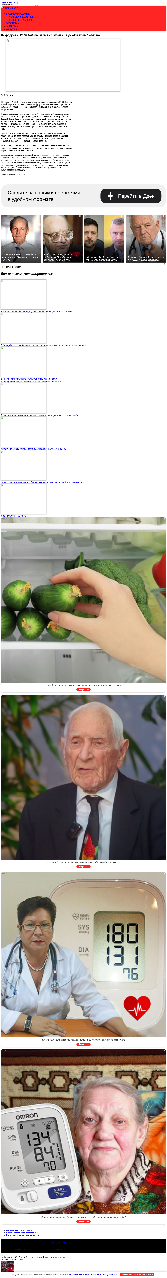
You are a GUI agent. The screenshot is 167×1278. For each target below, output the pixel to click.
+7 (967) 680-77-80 (57, 1249)
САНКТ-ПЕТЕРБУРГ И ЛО (22, 20)
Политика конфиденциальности (22, 1235)
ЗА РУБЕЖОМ (12, 26)
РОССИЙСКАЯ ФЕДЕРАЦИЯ (18, 13)
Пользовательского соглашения (80, 1275)
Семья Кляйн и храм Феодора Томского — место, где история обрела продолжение (42, 482)
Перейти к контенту (9, 2)
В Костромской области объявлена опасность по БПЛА (29, 378)
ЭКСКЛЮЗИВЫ (12, 23)
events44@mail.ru (23, 1249)
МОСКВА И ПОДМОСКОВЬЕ (23, 17)
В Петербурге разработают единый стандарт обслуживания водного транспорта (44, 345)
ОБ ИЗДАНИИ (12, 29)
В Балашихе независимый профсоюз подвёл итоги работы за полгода (36, 311)
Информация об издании (19, 1230)
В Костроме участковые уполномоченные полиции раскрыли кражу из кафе (39, 415)
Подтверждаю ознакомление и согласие (137, 1275)
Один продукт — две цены (14, 516)
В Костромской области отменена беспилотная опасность (31, 381)
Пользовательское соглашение (22, 1232)
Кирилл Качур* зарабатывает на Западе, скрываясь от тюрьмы (34, 448)
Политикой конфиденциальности (105, 1275)
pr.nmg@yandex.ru (59, 1242)
